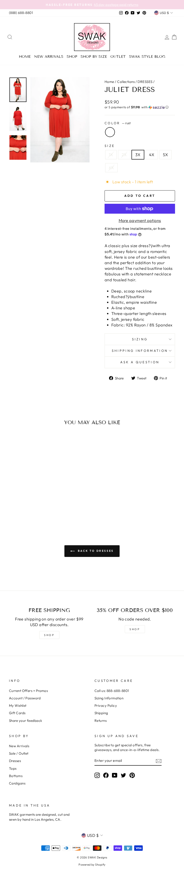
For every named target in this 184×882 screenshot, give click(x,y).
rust (109, 132)
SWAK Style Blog (147, 56)
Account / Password (25, 698)
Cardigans (17, 783)
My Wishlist (17, 705)
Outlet (118, 56)
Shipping (101, 713)
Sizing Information (108, 698)
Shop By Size (94, 56)
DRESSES (145, 82)
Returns (100, 720)
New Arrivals (48, 56)
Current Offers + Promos (28, 691)
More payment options (140, 220)
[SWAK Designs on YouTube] (114, 775)
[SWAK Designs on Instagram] (97, 775)
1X (111, 154)
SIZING (140, 339)
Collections (126, 82)
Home (25, 56)
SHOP (49, 635)
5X (165, 154)
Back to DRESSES (95, 550)
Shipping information (140, 351)
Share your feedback (25, 720)
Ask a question (139, 362)
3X (137, 154)
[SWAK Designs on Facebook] (106, 775)
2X (124, 154)
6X (111, 167)
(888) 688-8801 (21, 13)
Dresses (15, 761)
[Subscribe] (159, 761)
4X (151, 154)
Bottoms (15, 776)
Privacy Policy (105, 705)
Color (118, 123)
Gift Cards (17, 713)
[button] (140, 107)
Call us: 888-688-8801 (111, 691)
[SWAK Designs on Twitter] (123, 775)
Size (110, 146)
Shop (72, 56)
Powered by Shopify (92, 864)
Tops (13, 768)
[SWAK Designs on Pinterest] (132, 775)
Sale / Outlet (18, 753)
